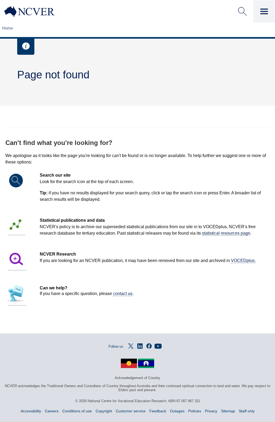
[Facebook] (149, 346)
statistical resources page (226, 233)
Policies (194, 411)
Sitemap (228, 411)
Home (7, 28)
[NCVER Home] (39, 11)
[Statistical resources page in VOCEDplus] (16, 232)
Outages (177, 411)
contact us (122, 293)
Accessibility (31, 411)
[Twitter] (131, 346)
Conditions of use (77, 411)
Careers (52, 411)
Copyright (104, 411)
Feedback (157, 411)
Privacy (211, 411)
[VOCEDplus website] (17, 267)
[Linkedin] (140, 346)
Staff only (247, 411)
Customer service (131, 411)
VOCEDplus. (243, 260)
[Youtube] (158, 346)
